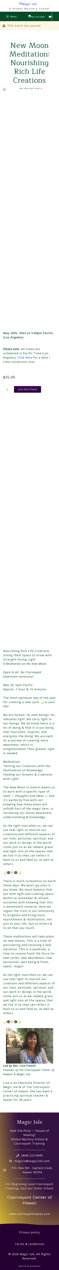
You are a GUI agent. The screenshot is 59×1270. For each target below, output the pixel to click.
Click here (24, 357)
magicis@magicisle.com (32, 1161)
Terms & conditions (29, 1244)
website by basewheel (29, 1266)
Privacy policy (29, 1232)
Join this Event (27, 389)
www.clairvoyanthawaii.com (29, 1214)
